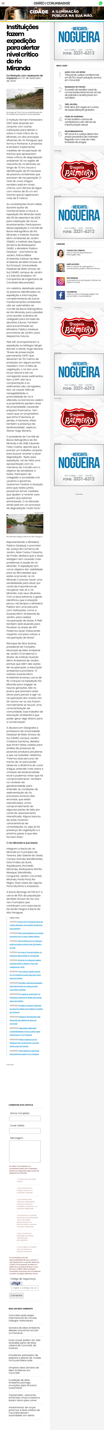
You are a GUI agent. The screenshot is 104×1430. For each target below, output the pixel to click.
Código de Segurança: (23, 1278)
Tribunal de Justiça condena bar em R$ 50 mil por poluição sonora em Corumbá (83, 77)
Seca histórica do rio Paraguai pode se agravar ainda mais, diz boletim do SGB (26, 944)
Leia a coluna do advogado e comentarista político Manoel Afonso (83, 267)
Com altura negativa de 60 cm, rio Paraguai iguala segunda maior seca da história (25, 974)
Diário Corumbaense (52, 3)
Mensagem (16, 1138)
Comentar (16, 1295)
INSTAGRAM (72, 278)
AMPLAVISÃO (73, 264)
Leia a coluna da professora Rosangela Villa (79, 253)
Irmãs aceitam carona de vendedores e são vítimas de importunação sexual (80, 122)
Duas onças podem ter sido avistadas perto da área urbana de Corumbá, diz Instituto (24, 1344)
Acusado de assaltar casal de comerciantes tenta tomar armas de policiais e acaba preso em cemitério (83, 93)
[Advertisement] (24, 1082)
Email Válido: (17, 1125)
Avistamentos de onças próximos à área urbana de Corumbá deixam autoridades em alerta (24, 1411)
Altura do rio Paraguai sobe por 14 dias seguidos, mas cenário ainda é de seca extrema (26, 925)
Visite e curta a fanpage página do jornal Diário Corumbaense (82, 295)
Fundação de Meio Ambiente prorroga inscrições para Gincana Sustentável (22, 1384)
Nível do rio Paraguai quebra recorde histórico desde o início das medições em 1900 (25, 963)
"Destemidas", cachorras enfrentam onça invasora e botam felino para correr (24, 1397)
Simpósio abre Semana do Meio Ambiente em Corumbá (24, 1370)
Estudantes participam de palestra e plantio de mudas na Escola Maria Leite (25, 1358)
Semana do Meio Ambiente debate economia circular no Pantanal (24, 1330)
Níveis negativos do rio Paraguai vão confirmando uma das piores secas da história (24, 1042)
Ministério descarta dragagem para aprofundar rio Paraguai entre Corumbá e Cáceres (26, 986)
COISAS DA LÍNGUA (76, 250)
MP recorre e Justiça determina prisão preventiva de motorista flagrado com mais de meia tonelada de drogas (81, 138)
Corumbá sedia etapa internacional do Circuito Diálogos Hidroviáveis (23, 1318)
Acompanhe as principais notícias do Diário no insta (84, 281)
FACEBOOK (72, 292)
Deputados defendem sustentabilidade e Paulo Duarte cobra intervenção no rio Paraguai (25, 1031)
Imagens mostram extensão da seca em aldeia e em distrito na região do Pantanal (26, 1008)
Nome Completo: (20, 1113)
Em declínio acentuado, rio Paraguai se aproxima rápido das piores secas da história (26, 997)
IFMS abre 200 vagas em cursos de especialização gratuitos (82, 108)
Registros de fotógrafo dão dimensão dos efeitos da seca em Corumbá (25, 1020)
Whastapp (100, 3)
